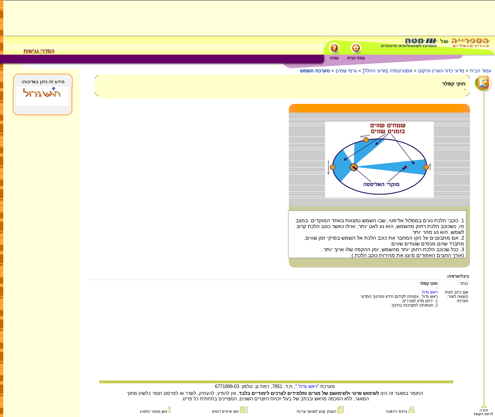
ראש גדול (430, 292)
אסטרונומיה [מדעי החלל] (387, 70)
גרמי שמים (346, 70)
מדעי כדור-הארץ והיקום (441, 70)
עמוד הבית (480, 70)
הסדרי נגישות (39, 51)
